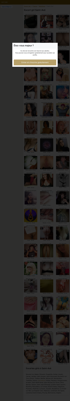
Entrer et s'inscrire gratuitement (35, 62)
